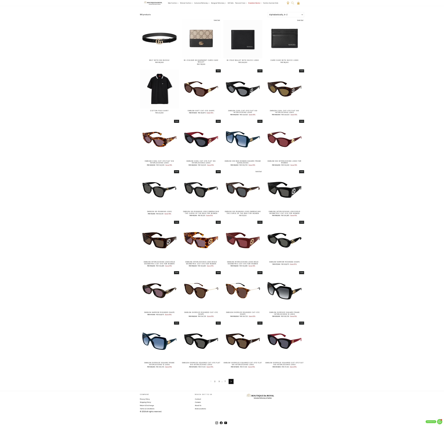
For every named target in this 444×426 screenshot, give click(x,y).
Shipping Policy (145, 402)
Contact (198, 399)
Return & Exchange (147, 405)
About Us (198, 405)
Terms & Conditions (147, 409)
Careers (198, 402)
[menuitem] (173, 3)
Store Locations (200, 409)
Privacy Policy (145, 399)
